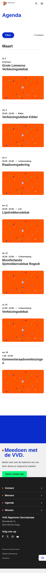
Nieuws (9, 510)
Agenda (9, 502)
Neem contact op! (14, 474)
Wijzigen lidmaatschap (9, 554)
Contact (9, 488)
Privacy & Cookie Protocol (11, 549)
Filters (9, 35)
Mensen (9, 495)
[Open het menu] (42, 3)
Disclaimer (5, 558)
